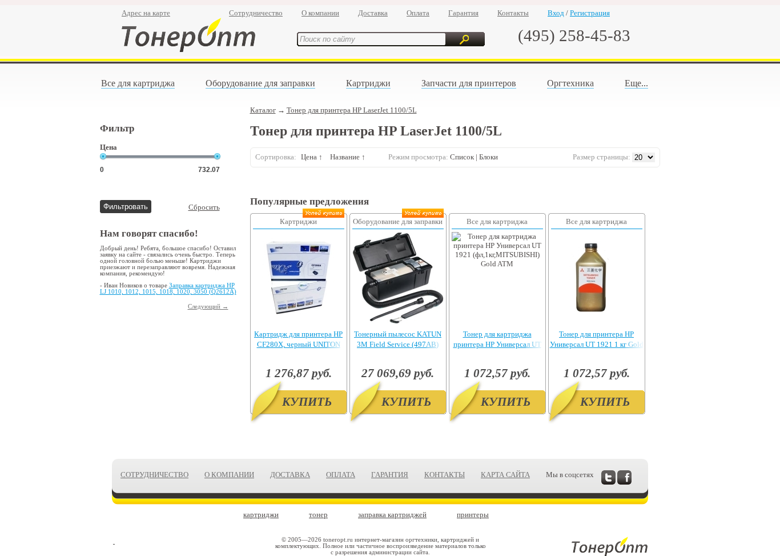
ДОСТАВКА (290, 474)
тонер (318, 514)
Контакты (513, 13)
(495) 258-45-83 (574, 35)
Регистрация (590, 13)
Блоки (488, 157)
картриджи (261, 514)
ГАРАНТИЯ (389, 474)
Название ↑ (347, 157)
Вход (556, 13)
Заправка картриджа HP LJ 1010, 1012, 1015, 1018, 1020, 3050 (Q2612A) (168, 288)
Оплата (418, 13)
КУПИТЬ (307, 402)
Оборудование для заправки (260, 83)
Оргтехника (570, 83)
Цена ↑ (312, 157)
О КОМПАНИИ (229, 474)
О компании (320, 13)
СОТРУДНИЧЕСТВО (154, 474)
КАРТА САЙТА (505, 474)
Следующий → (208, 306)
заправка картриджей (392, 514)
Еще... (636, 83)
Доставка (373, 13)
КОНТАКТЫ (444, 474)
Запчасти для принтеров (468, 83)
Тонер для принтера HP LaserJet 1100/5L (352, 110)
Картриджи (368, 83)
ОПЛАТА (340, 474)
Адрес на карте (146, 13)
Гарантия (463, 13)
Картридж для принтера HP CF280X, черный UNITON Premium (298, 344)
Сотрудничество (256, 13)
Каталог (263, 110)
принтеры (473, 514)
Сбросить (204, 207)
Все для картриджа (138, 83)
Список (462, 157)
